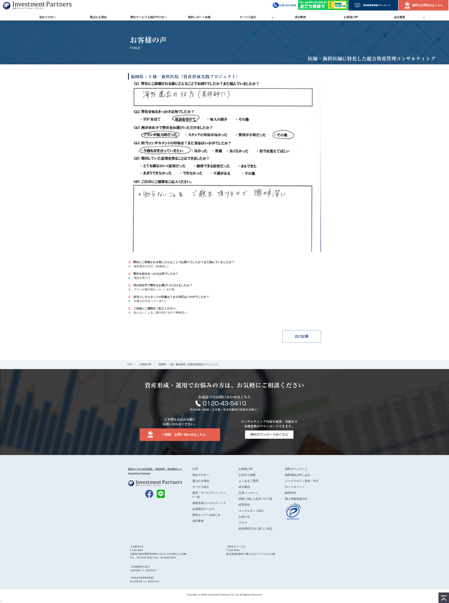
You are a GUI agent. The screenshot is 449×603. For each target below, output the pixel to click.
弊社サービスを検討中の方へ (148, 17)
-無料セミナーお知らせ (206, 514)
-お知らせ (244, 516)
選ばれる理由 (98, 17)
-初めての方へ (200, 474)
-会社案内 (244, 486)
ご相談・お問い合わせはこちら (184, 434)
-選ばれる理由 (200, 480)
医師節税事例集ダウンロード (375, 5)
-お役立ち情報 (247, 474)
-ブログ (242, 522)
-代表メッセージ (248, 492)
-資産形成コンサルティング (209, 502)
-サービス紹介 (200, 486)
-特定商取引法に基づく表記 (255, 528)
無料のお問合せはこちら (427, 5)
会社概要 (399, 17)
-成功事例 (198, 520)
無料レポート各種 (199, 17)
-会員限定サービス (203, 508)
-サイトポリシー (294, 486)
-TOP (195, 468)
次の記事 (302, 336)
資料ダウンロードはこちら (269, 434)
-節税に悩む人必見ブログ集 (255, 498)
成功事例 (300, 17)
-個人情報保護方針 (295, 498)
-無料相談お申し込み (297, 474)
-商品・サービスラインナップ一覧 (209, 494)
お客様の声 (351, 17)
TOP (129, 364)
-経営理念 (244, 504)
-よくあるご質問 (248, 480)
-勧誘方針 (290, 492)
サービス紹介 (248, 17)
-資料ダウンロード (295, 468)
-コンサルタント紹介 (251, 510)
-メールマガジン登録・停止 (301, 480)
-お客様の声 (245, 468)
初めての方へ (47, 17)
